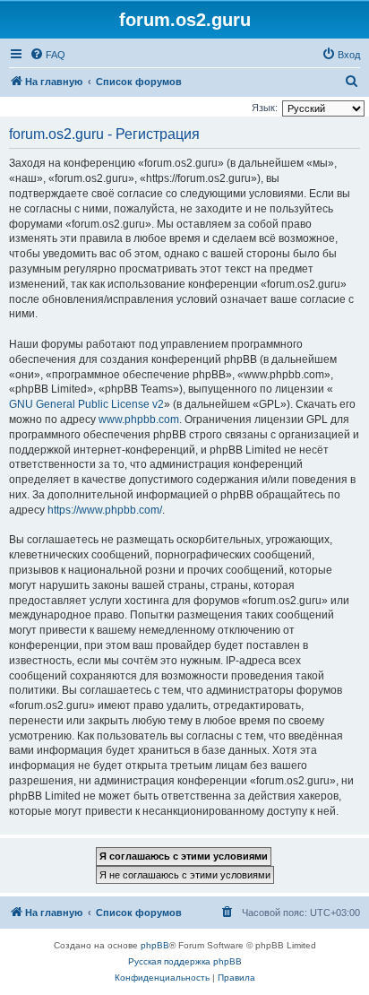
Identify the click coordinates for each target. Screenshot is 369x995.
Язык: (265, 107)
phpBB (155, 945)
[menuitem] (47, 54)
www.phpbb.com (139, 419)
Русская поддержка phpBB (185, 961)
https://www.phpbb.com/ (104, 510)
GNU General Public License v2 (86, 404)
